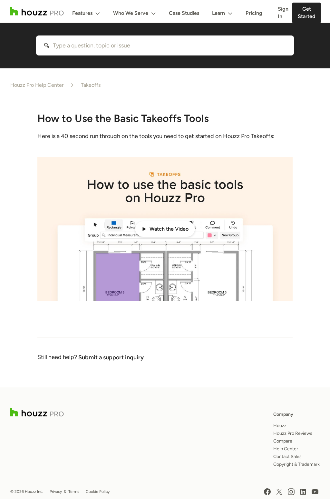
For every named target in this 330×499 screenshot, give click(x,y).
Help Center (285, 449)
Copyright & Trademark (296, 464)
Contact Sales (287, 456)
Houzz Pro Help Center (36, 85)
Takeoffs (91, 85)
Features (82, 13)
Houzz (279, 425)
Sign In (283, 12)
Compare (282, 441)
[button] (165, 229)
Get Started (306, 12)
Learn (218, 13)
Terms (73, 491)
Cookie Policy (98, 491)
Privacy (56, 491)
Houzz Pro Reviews (292, 433)
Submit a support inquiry (111, 357)
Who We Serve (130, 13)
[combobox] (165, 45)
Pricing (254, 13)
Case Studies (184, 13)
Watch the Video (169, 229)
